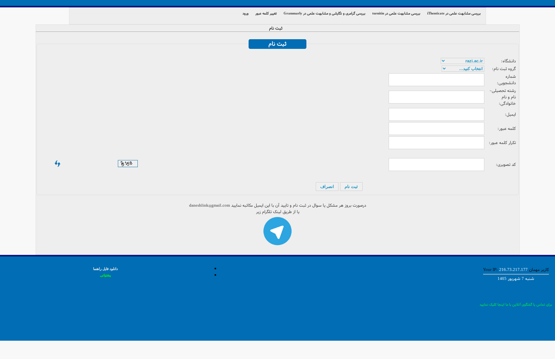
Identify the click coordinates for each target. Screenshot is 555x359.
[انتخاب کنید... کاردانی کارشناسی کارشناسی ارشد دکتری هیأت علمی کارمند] (463, 69)
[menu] (277, 15)
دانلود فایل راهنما (105, 269)
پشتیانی (105, 275)
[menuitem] (455, 13)
